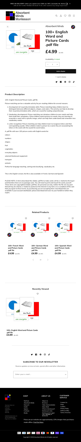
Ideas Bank (45, 407)
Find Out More (38, 422)
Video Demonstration (48, 405)
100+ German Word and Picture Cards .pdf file (39, 248)
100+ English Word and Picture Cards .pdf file (22, 331)
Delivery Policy (64, 410)
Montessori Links (47, 411)
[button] (56, 16)
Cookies (62, 406)
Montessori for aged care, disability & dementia (48, 414)
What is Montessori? (48, 409)
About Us (45, 401)
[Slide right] (48, 260)
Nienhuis (26, 401)
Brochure (45, 403)
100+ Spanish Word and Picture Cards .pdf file (63, 248)
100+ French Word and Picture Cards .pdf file (16, 248)
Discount (26, 405)
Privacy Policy (64, 408)
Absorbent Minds (29, 403)
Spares (26, 409)
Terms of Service (65, 412)
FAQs (62, 404)
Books (26, 413)
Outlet (26, 407)
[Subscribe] (65, 374)
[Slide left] (33, 260)
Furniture (26, 411)
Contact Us (63, 402)
